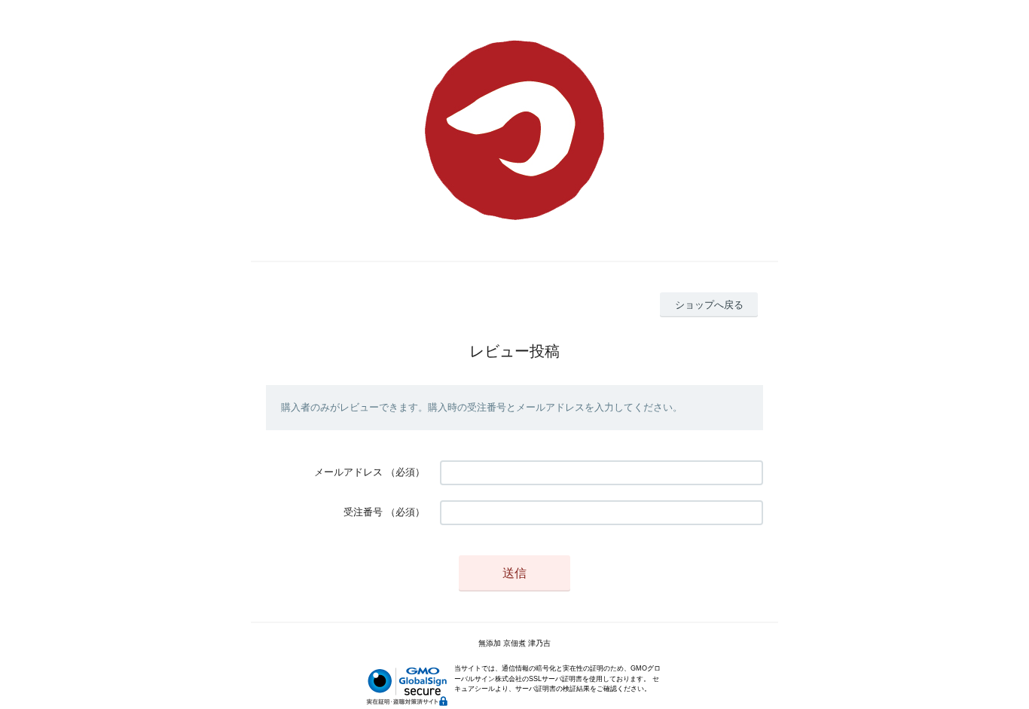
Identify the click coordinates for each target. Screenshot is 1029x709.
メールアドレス (348, 472)
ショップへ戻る (709, 304)
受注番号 (363, 512)
